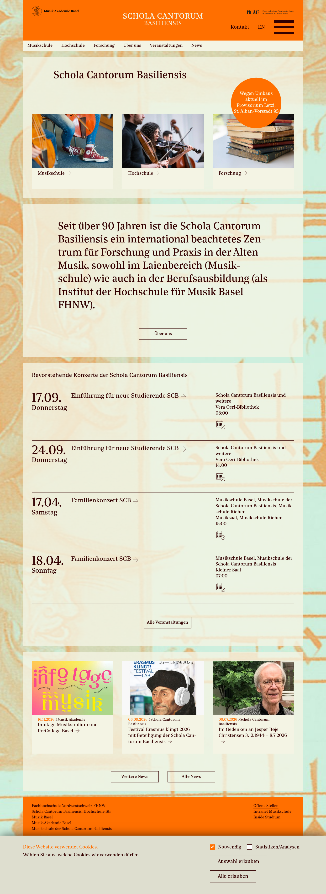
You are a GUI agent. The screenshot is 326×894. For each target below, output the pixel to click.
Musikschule (40, 45)
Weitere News (134, 777)
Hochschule (73, 45)
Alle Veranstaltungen (167, 622)
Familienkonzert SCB (101, 501)
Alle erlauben (233, 876)
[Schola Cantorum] (163, 20)
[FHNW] (250, 13)
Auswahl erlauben (238, 861)
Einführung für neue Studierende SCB (125, 396)
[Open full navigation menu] (284, 27)
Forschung (104, 45)
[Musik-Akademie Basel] (75, 12)
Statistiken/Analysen (277, 847)
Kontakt (240, 27)
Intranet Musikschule (272, 812)
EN (261, 27)
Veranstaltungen (166, 45)
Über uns (132, 45)
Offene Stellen (266, 806)
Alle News (191, 777)
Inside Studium (266, 817)
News (196, 45)
